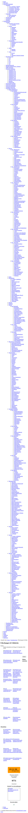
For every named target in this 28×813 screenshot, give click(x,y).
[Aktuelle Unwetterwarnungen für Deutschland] (14, 791)
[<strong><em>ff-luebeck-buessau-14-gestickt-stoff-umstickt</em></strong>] (8, 760)
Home (8, 640)
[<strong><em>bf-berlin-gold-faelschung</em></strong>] (17, 661)
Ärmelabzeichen (13, 640)
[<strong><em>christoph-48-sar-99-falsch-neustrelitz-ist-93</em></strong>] (8, 681)
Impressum (5, 808)
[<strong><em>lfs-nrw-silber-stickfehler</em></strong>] (8, 718)
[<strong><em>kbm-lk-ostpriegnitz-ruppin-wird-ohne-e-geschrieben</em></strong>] (17, 711)
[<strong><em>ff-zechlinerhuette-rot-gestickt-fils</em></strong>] (17, 759)
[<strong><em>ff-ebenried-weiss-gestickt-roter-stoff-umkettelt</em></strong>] (17, 691)
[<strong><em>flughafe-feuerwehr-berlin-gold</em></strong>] (8, 708)
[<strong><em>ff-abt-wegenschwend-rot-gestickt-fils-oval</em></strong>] (8, 691)
